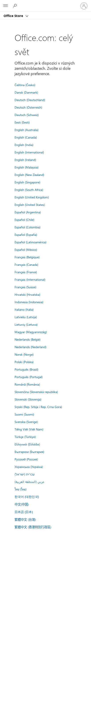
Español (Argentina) (28, 212)
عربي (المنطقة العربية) (29, 481)
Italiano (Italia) (24, 309)
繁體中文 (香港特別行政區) (33, 527)
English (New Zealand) (29, 174)
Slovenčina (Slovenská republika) (36, 392)
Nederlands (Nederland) (30, 347)
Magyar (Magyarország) (31, 332)
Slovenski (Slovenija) (28, 399)
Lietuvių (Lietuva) (26, 324)
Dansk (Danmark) (26, 92)
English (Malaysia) (26, 167)
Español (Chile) (24, 219)
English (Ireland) (25, 159)
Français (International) (30, 279)
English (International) (29, 152)
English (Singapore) (27, 182)
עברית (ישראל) (24, 474)
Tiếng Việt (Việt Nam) (29, 429)
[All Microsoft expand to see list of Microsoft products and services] (5, 6)
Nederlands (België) (27, 339)
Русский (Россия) (26, 459)
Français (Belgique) (27, 257)
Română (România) (27, 384)
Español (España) (26, 234)
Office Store (14, 15)
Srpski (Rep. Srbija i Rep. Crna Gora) (38, 407)
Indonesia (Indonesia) (29, 302)
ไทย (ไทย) (21, 489)
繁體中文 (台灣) (25, 519)
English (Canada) (26, 137)
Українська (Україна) (29, 466)
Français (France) (26, 272)
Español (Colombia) (27, 227)
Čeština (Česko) (25, 85)
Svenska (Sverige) (26, 421)
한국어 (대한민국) (27, 497)
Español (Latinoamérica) (30, 242)
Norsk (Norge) (24, 354)
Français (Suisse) (25, 287)
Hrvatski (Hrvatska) (27, 294)
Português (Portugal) (29, 377)
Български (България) (29, 451)
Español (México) (26, 249)
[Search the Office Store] (15, 5)
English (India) (24, 144)
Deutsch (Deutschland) (30, 100)
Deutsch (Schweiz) (27, 115)
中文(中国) (22, 504)
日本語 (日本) (24, 512)
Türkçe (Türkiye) (25, 436)
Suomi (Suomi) (24, 414)
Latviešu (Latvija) (26, 317)
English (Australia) (26, 129)
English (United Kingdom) (32, 197)
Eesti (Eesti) (22, 122)
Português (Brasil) (26, 369)
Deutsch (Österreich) (28, 107)
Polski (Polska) (24, 362)
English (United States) (30, 204)
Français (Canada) (26, 264)
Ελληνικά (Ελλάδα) (27, 444)
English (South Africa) (29, 189)
